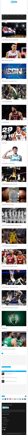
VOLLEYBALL (18, 15)
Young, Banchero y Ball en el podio (8, 163)
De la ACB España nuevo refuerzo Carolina (9, 245)
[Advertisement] (14, 10)
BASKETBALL (3, 15)
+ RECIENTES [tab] (14, 371)
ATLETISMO (22, 15)
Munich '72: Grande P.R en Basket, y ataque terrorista (11, 225)
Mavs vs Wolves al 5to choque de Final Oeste (10, 307)
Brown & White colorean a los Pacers (8, 348)
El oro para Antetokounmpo (7, 101)
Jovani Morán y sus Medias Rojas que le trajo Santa (11, 381)
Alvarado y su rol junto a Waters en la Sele (9, 266)
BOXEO (11, 15)
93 (14, 353)
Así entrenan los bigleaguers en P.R (9, 373)
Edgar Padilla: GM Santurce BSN (8, 204)
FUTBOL (14, 15)
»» (17, 353)
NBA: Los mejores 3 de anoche (7, 60)
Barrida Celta (4, 328)
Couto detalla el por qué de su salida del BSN (10, 39)
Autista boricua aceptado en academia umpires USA (11, 377)
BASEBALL (7, 15)
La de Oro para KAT (5, 122)
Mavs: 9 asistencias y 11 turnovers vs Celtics (10, 287)
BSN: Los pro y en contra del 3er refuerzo (9, 81)
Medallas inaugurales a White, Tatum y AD (9, 184)
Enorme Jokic (4, 142)
